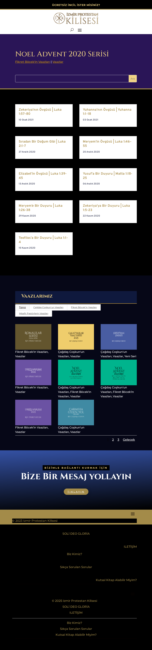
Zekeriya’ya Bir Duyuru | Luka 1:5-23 (106, 208)
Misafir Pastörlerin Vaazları (33, 313)
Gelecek (129, 439)
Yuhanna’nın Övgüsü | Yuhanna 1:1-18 (107, 112)
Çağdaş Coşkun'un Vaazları (48, 307)
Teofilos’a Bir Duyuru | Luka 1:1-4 (43, 240)
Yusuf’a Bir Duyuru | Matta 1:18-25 (107, 176)
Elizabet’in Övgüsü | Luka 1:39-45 (43, 176)
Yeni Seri (130, 356)
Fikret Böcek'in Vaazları (32, 62)
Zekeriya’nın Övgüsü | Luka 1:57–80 (40, 112)
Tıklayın (76, 491)
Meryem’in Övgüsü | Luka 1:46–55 (107, 144)
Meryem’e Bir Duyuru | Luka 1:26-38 (40, 208)
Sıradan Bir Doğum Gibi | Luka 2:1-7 (42, 144)
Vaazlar (57, 62)
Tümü (22, 307)
